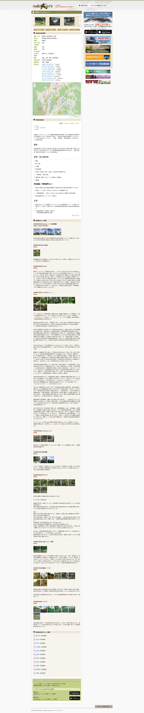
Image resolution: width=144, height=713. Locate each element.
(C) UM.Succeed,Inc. (36, 710)
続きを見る (75, 215)
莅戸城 (37, 643)
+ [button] (34, 84)
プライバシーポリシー (57, 710)
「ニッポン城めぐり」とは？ (100, 5)
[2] (41, 206)
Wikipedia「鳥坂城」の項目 (71, 123)
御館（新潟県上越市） (48, 76)
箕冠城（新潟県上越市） (48, 66)
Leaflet (61, 114)
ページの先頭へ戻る (104, 706)
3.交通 (36, 129)
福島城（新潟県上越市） (48, 80)
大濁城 (37, 650)
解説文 (62, 29)
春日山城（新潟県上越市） (49, 74)
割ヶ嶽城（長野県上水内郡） (49, 78)
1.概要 (36, 126)
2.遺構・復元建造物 (40, 127)
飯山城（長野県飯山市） (48, 73)
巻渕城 (37, 658)
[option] (42, 21)
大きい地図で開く (75, 116)
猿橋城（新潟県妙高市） (48, 64)
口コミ (74, 29)
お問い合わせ (83, 5)
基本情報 (39, 29)
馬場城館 (38, 669)
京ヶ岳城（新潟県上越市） (49, 69)
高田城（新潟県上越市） (48, 71)
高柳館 (37, 665)
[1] (34, 140)
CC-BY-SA (78, 114)
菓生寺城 (38, 635)
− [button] (34, 86)
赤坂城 (37, 654)
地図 (51, 29)
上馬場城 (38, 647)
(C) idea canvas (47, 710)
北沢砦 (37, 639)
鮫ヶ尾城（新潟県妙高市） (49, 67)
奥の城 (37, 662)
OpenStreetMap (67, 114)
